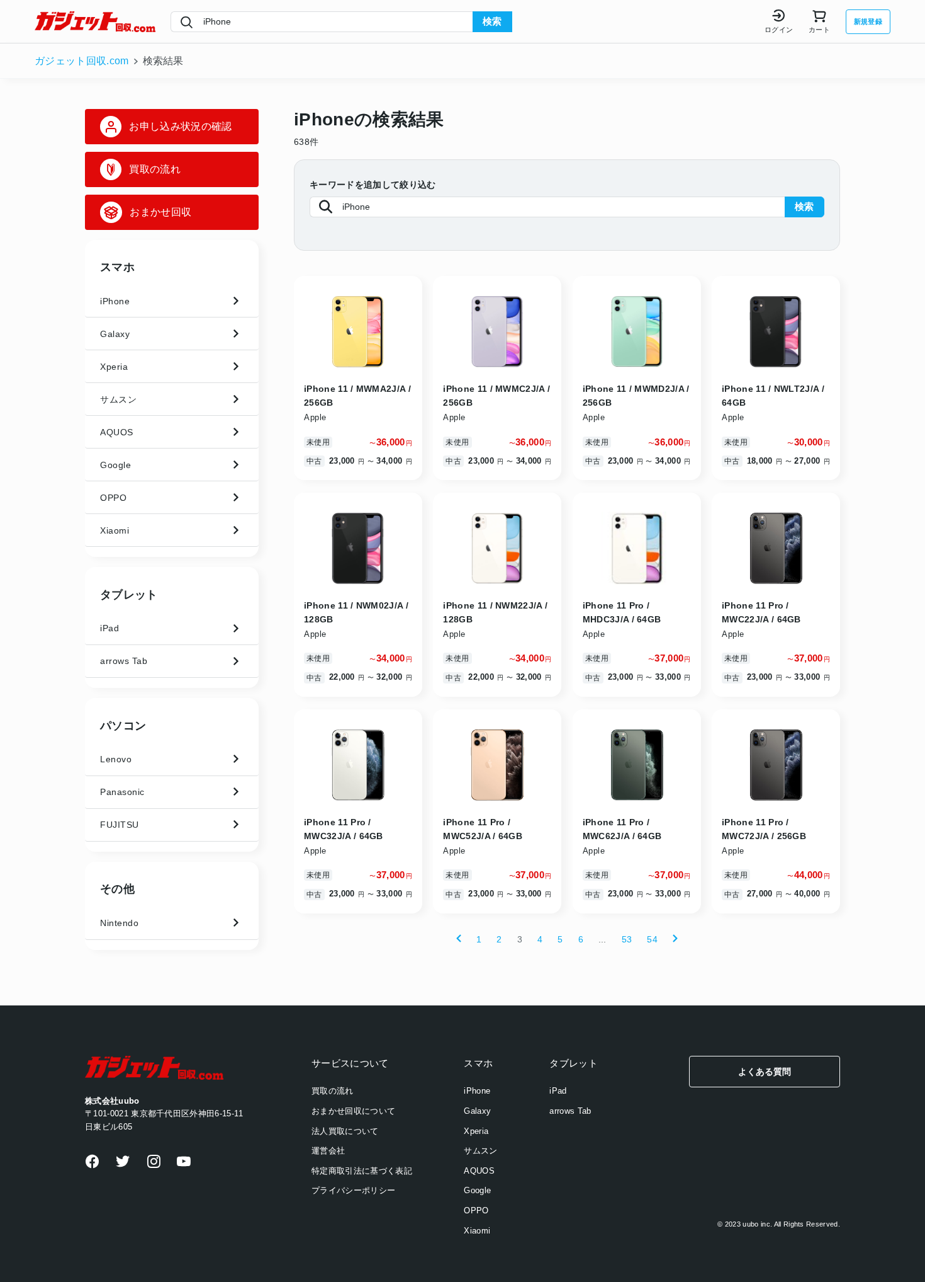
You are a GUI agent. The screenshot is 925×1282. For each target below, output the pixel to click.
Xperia (476, 1131)
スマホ (117, 267)
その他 (117, 889)
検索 (492, 21)
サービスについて (350, 1063)
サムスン (480, 1150)
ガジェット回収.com (82, 60)
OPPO (476, 1210)
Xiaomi (477, 1230)
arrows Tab (570, 1111)
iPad (557, 1091)
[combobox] (322, 22)
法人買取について (345, 1131)
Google (477, 1190)
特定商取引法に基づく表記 (361, 1171)
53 (627, 939)
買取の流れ (332, 1091)
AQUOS (479, 1171)
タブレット (129, 594)
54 (652, 939)
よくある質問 (764, 1072)
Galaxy (477, 1111)
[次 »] (675, 939)
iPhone (477, 1091)
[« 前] (459, 939)
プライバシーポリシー (353, 1190)
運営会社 (328, 1150)
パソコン (123, 725)
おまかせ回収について (353, 1111)
